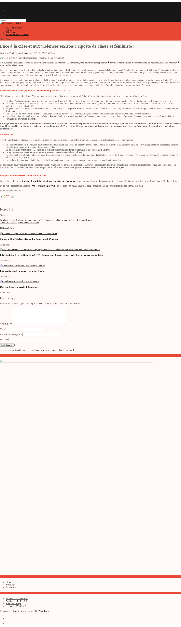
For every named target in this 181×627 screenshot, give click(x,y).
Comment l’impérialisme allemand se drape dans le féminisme (29, 239)
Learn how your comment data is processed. (54, 350)
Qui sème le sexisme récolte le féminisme (19, 287)
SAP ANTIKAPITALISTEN (16, 3)
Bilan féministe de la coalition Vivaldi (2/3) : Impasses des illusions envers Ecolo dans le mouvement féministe (51, 255)
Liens (8, 582)
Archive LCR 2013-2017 (17, 598)
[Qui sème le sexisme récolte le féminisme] (19, 281)
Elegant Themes (19, 611)
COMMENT (6, 324)
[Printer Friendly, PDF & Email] (8, 196)
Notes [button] (4, 209)
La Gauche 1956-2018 (16, 606)
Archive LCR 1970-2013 (17, 601)
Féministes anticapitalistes (17, 34)
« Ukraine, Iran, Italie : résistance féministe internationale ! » (49, 181)
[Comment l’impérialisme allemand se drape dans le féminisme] (28, 233)
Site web (4, 339)
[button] (109, 62)
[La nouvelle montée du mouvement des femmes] (22, 265)
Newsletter (10, 585)
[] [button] (11, 209)
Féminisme (50, 53)
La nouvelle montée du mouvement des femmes (22, 271)
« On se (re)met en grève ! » (43, 186)
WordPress (44, 611)
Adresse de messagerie (11, 334)
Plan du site (11, 587)
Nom (3, 329)
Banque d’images (13, 603)
